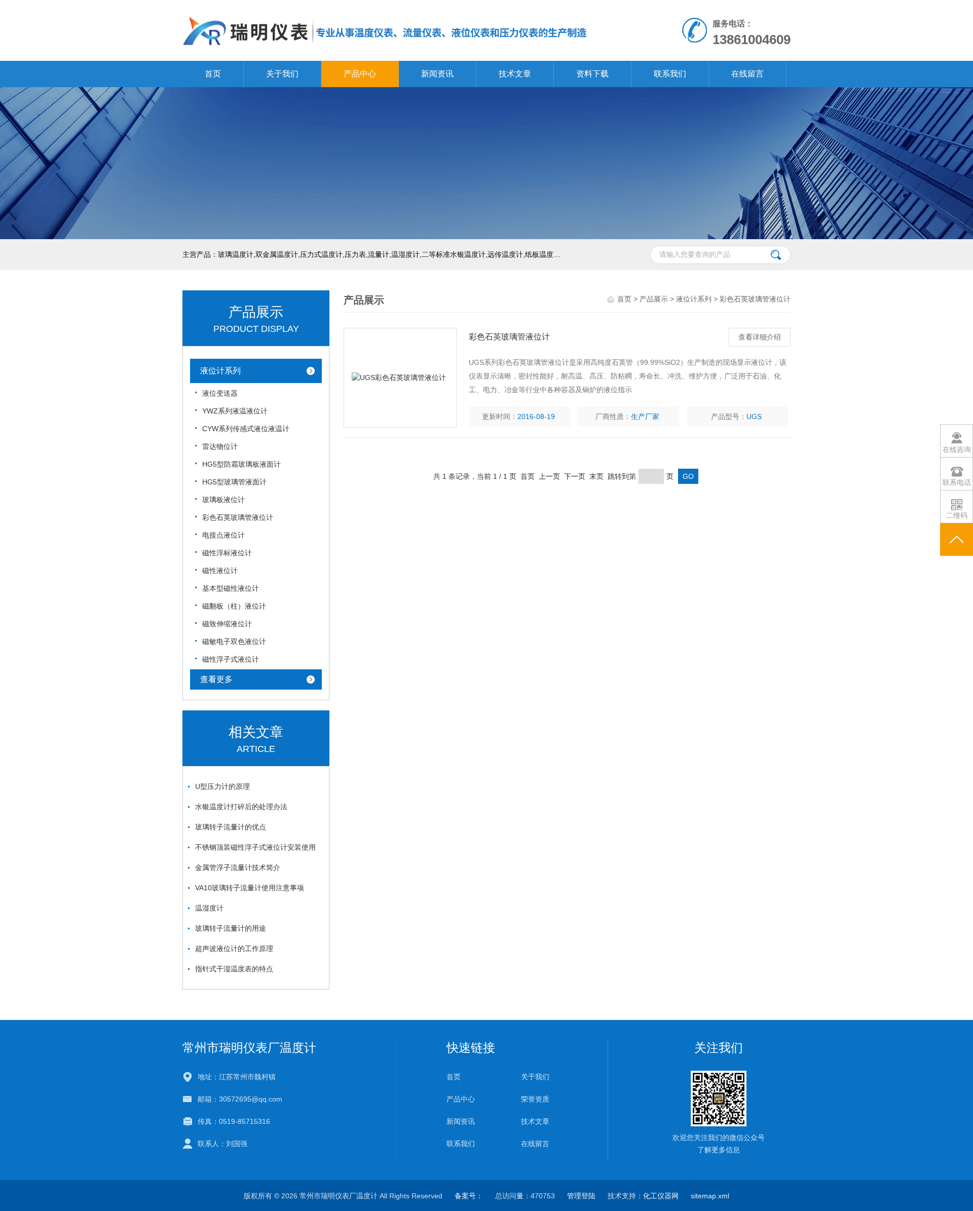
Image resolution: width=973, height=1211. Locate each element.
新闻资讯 (437, 73)
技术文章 (515, 73)
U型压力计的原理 (222, 786)
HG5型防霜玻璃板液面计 (241, 464)
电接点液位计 (223, 535)
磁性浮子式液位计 (230, 659)
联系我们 (670, 73)
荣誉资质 (535, 1099)
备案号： (469, 1196)
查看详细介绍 (759, 337)
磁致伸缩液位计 (227, 624)
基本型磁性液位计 (230, 588)
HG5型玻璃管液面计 (234, 482)
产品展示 (654, 299)
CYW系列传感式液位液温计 (245, 429)
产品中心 (360, 73)
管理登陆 (581, 1196)
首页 (213, 73)
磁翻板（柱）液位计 (234, 606)
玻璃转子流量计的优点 (230, 827)
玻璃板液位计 (223, 500)
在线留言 (747, 73)
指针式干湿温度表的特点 (234, 969)
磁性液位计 (220, 570)
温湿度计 (209, 908)
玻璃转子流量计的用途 (230, 928)
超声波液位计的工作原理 (234, 948)
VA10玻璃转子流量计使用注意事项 (249, 888)
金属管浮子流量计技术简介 (237, 867)
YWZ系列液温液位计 (235, 411)
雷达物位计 (220, 446)
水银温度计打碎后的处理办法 (241, 807)
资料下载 (592, 73)
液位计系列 (220, 370)
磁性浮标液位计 (227, 553)
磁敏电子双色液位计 (234, 641)
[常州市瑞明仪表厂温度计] (385, 30)
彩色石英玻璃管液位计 (237, 517)
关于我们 (282, 73)
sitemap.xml (710, 1196)
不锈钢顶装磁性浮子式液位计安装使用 (255, 847)
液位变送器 (220, 393)
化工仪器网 (661, 1196)
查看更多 (216, 679)
